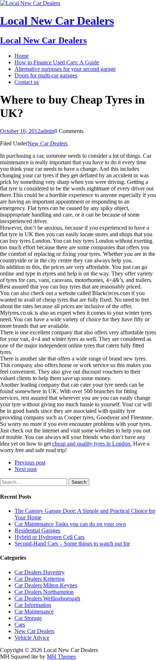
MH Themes (61, 656)
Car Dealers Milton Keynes (46, 585)
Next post (26, 469)
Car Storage (28, 618)
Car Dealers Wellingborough (47, 598)
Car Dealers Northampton (44, 592)
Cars (20, 624)
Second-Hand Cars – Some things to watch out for (72, 543)
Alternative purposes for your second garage (65, 69)
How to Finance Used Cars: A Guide (57, 62)
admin (47, 131)
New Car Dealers (47, 143)
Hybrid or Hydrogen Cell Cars (50, 537)
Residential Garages (37, 530)
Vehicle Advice (32, 638)
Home (22, 56)
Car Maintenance (34, 611)
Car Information (33, 605)
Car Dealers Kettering (40, 579)
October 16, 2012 (20, 131)
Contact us (27, 82)
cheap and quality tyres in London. (92, 443)
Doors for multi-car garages (46, 75)
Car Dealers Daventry (40, 572)
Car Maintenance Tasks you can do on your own (70, 524)
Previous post (30, 462)
